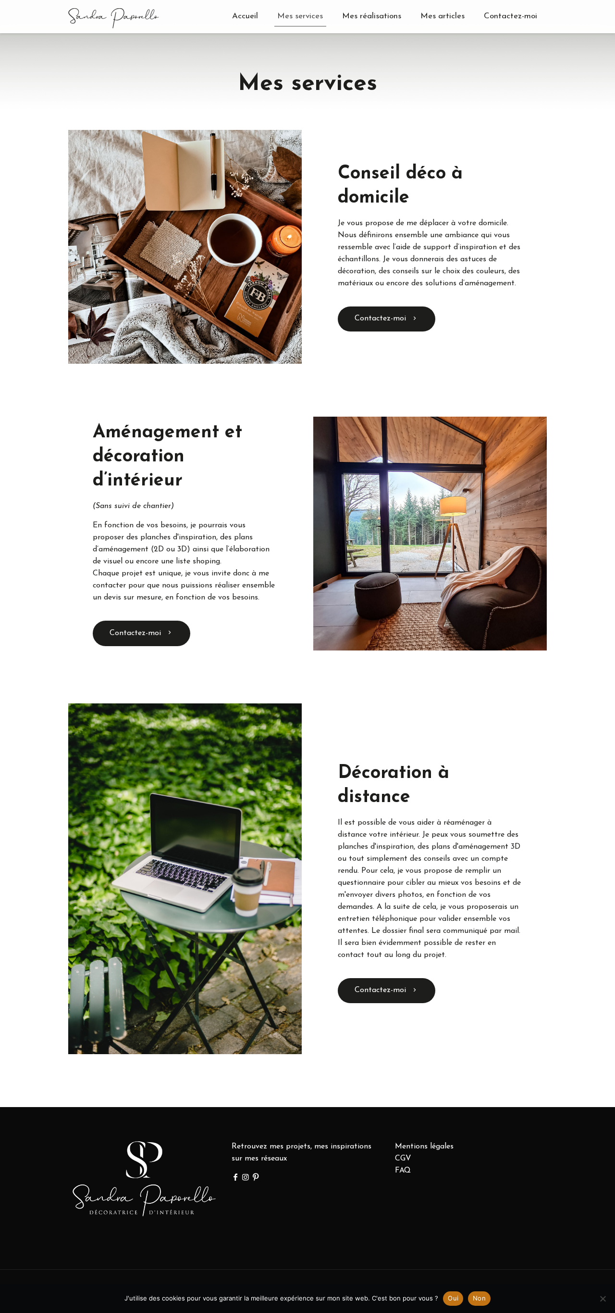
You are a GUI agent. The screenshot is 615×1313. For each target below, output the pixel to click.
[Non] (603, 1298)
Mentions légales (424, 1146)
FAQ (403, 1170)
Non (479, 1298)
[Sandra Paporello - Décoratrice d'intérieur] (113, 16)
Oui (453, 1298)
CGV (403, 1158)
